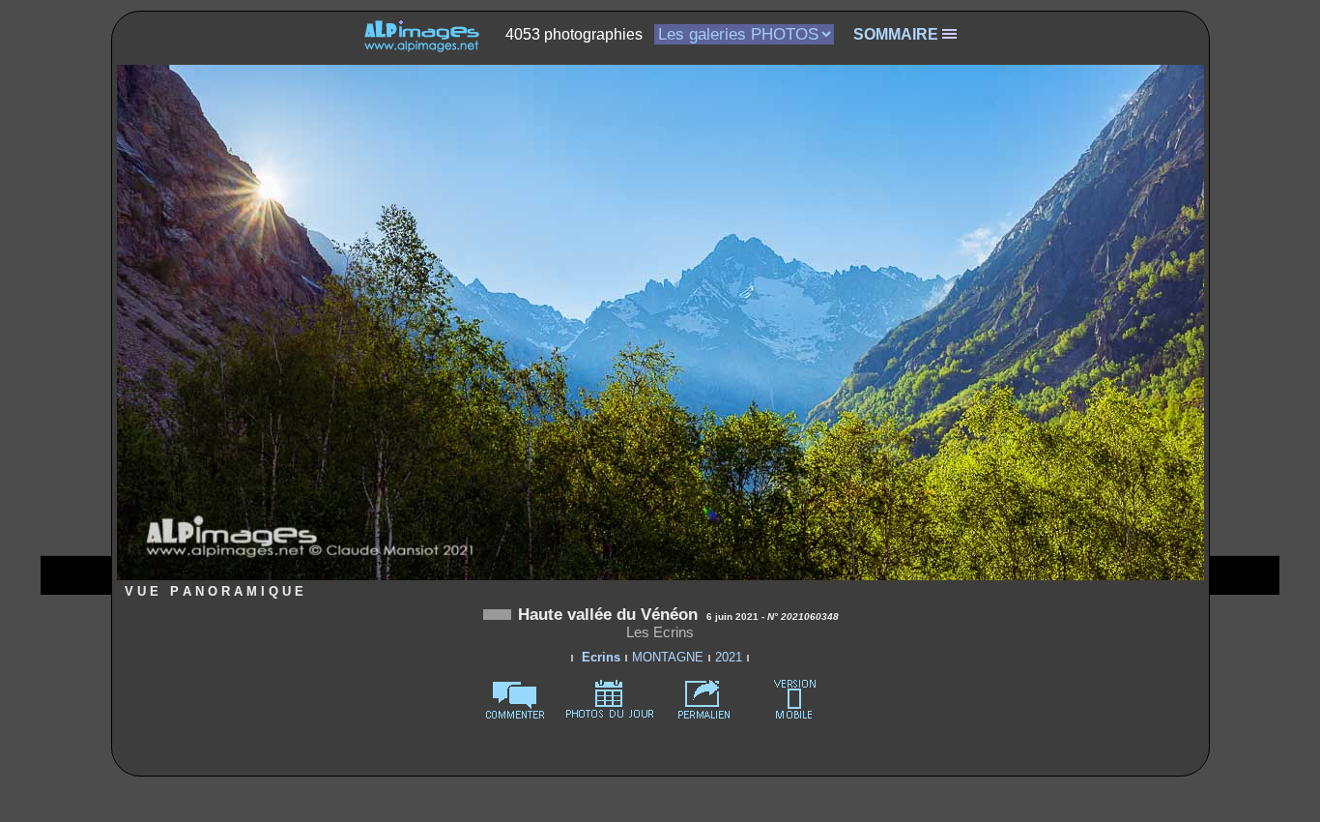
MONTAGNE (667, 657)
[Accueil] (421, 34)
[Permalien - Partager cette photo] (704, 715)
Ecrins (601, 657)
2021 (728, 657)
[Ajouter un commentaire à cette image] (515, 715)
